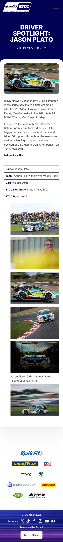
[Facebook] (34, 521)
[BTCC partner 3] (47, 463)
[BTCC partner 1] (31, 453)
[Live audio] (53, 521)
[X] (22, 521)
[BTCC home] (17, 7)
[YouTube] (47, 521)
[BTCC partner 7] (48, 484)
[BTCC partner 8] (18, 495)
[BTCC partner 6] (21, 484)
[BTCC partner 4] (26, 474)
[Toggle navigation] (56, 7)
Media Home (31, 535)
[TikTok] (28, 521)
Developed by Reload (31, 527)
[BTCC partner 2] (25, 463)
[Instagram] (40, 521)
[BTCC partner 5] (41, 474)
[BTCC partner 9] (37, 495)
